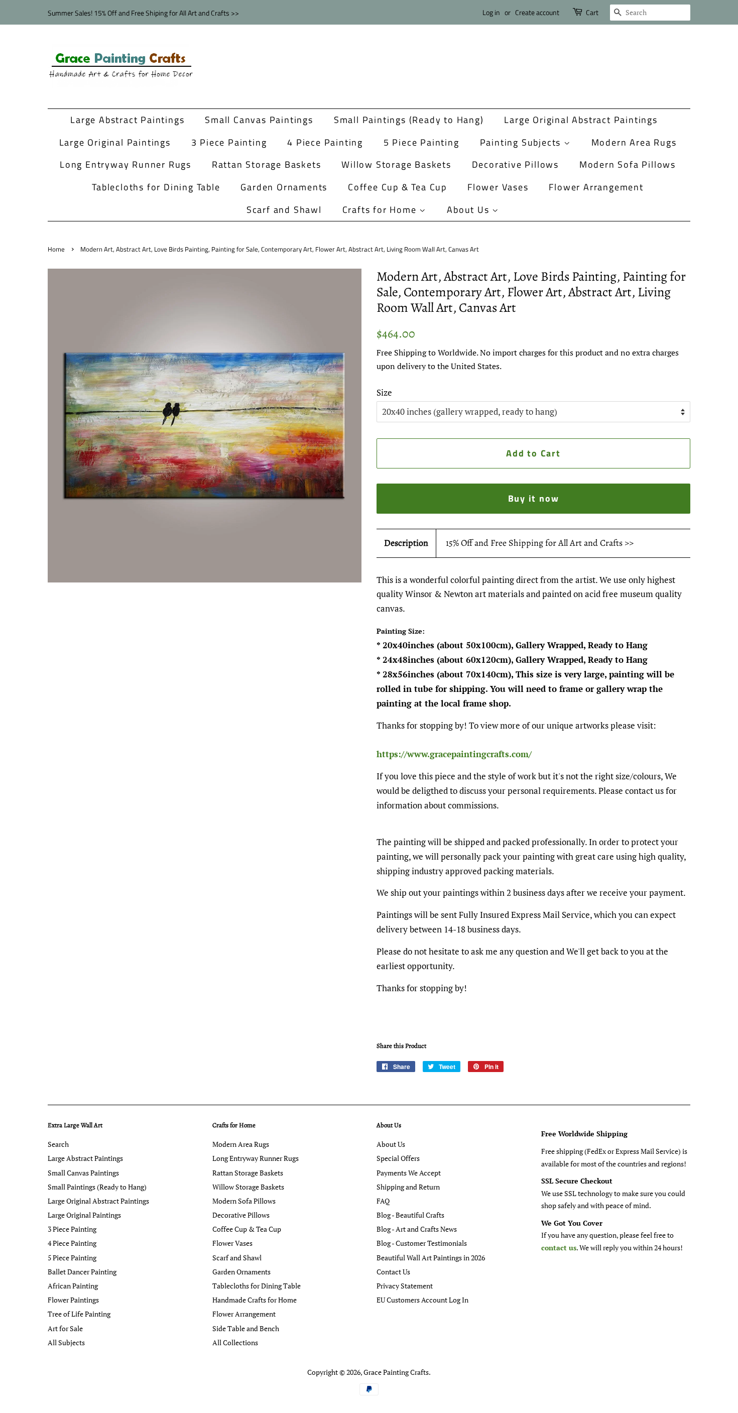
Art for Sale (65, 1328)
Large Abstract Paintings (127, 120)
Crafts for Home (381, 209)
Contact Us (393, 1271)
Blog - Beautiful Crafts (410, 1215)
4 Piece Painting (325, 142)
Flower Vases (498, 187)
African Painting (73, 1285)
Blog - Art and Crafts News (417, 1229)
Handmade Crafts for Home (254, 1300)
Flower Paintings (73, 1300)
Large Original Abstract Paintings (580, 120)
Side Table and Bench (245, 1328)
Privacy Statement (405, 1285)
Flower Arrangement (596, 187)
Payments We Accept (409, 1173)
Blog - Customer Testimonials (422, 1243)
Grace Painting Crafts (396, 1372)
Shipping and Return (408, 1187)
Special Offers (398, 1158)
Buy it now (533, 498)
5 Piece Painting (421, 142)
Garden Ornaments (283, 187)
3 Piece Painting (229, 142)
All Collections (235, 1342)
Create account (537, 12)
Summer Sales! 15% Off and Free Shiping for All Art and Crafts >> (143, 13)
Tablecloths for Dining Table (156, 187)
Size (384, 392)
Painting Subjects (522, 142)
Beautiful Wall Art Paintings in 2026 (431, 1257)
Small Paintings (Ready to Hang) (409, 120)
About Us (469, 209)
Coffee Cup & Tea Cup (397, 187)
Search (58, 1144)
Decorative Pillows (515, 164)
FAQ (383, 1201)
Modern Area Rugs (634, 142)
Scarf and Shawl (284, 209)
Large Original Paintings (115, 142)
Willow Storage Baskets (396, 164)
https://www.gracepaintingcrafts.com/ (454, 754)
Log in (491, 12)
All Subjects (66, 1342)
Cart (592, 12)
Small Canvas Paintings (259, 120)
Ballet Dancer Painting (82, 1271)
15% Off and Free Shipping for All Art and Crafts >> (540, 543)
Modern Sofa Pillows (627, 164)
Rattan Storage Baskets (266, 164)
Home (56, 249)
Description (406, 543)
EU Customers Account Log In (422, 1300)
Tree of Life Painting (79, 1314)
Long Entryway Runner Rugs (125, 164)
